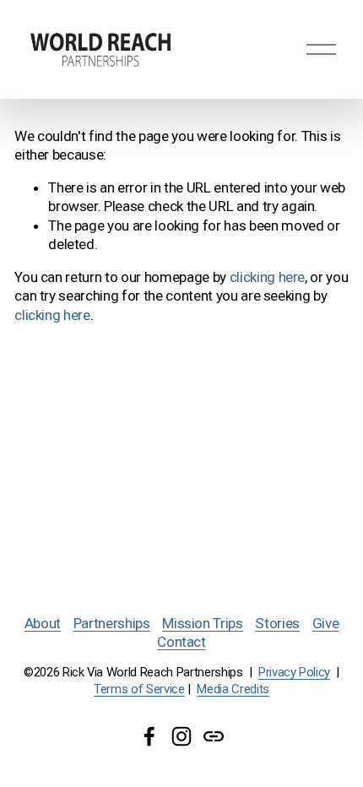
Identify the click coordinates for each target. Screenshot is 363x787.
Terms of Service (139, 689)
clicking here (268, 277)
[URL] (213, 736)
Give (325, 623)
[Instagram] (181, 736)
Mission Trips (202, 623)
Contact (181, 641)
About (42, 623)
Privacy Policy (294, 672)
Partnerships (111, 623)
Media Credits (233, 689)
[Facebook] (149, 736)
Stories (277, 623)
